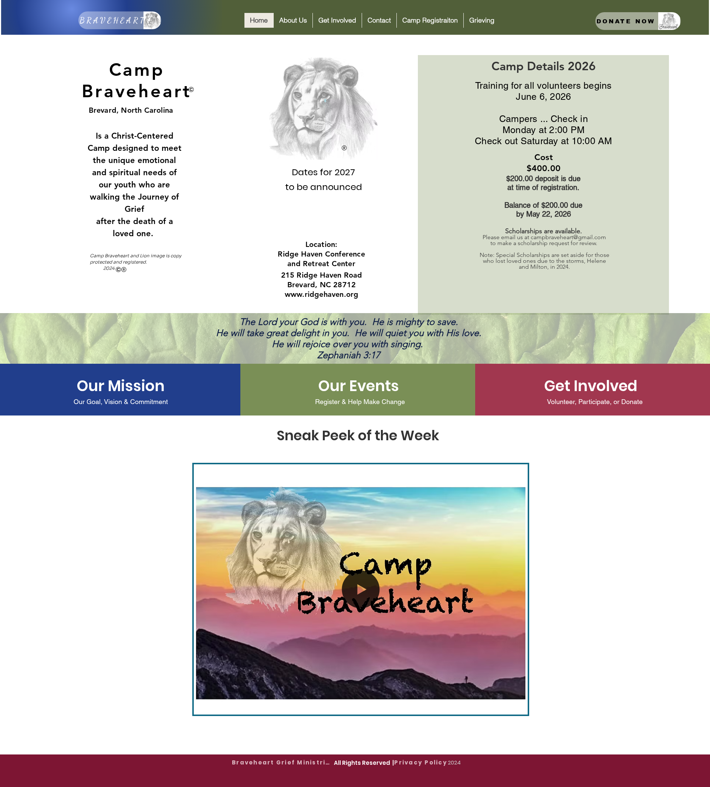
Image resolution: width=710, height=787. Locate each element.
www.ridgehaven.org (322, 294)
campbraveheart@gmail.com (568, 237)
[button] (292, 20)
